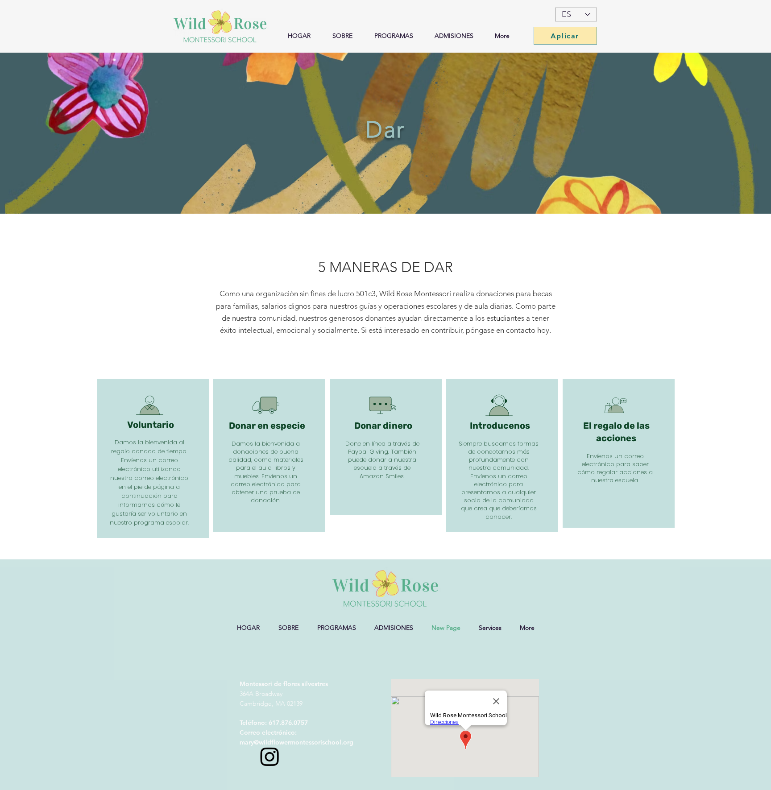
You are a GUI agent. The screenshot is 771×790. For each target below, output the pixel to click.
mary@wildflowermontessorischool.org (296, 742)
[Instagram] (269, 756)
